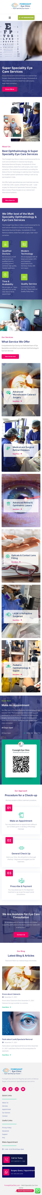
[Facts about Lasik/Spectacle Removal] (21, 1023)
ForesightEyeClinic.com (12, 1185)
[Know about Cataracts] (21, 978)
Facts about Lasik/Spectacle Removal (17, 1039)
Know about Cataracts (11, 994)
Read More (16, 401)
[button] (10, 18)
